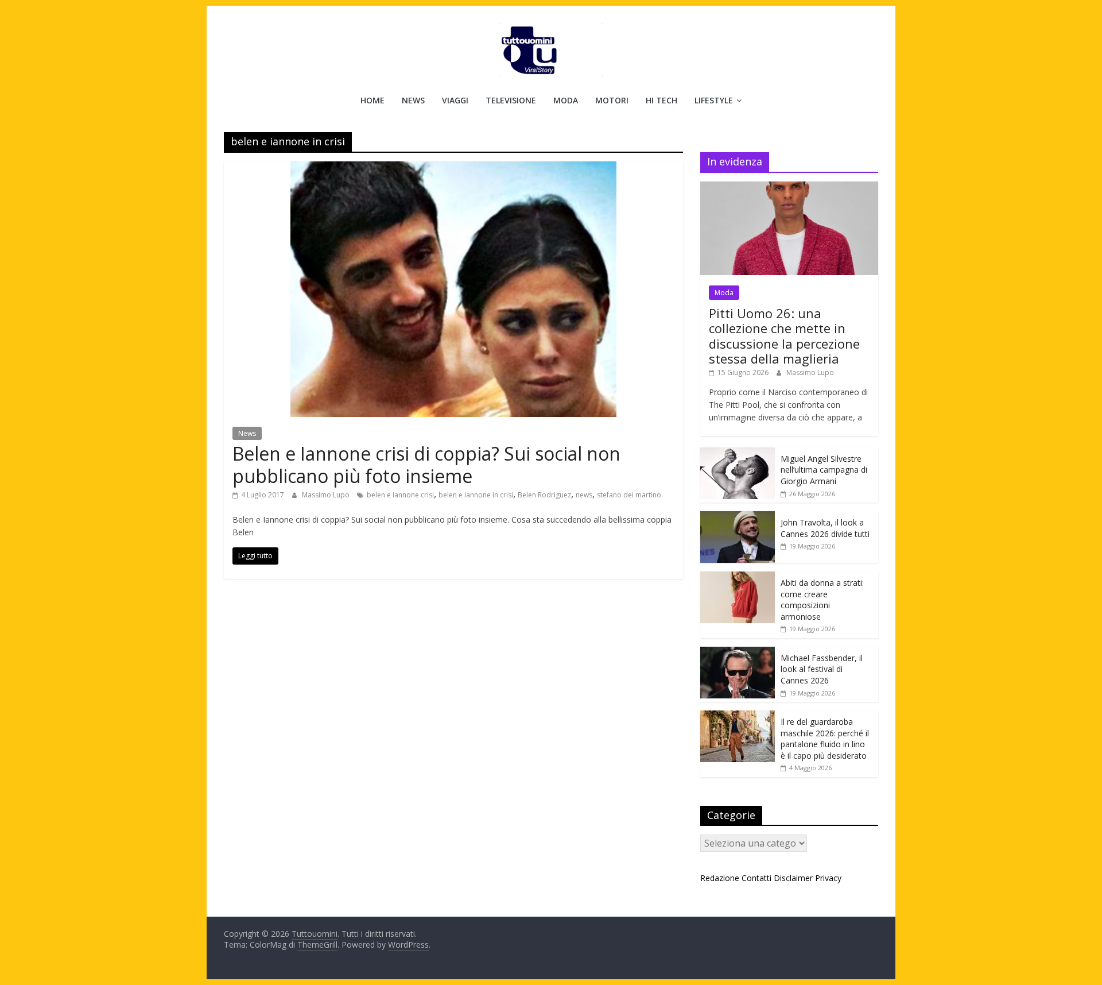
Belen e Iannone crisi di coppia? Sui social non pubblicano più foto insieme (426, 464)
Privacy (828, 877)
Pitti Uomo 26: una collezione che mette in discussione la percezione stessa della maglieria (784, 335)
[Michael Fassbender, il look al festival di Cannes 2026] (737, 652)
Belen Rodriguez (544, 495)
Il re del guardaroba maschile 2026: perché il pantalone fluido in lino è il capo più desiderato (825, 738)
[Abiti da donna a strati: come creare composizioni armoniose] (737, 577)
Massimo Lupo (326, 495)
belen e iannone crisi (400, 495)
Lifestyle (713, 100)
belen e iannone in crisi (476, 495)
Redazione (719, 877)
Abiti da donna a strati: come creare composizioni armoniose (822, 599)
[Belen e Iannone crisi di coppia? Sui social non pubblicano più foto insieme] (453, 168)
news (584, 495)
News (413, 100)
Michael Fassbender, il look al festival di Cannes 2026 (822, 669)
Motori (611, 100)
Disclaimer (793, 877)
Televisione (511, 100)
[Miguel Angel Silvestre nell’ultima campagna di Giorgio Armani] (737, 453)
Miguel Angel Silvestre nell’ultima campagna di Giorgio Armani (824, 469)
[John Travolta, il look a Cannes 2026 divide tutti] (737, 517)
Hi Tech (661, 100)
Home (372, 100)
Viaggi (455, 100)
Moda (565, 100)
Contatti (756, 877)
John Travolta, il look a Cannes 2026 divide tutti (825, 528)
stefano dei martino (629, 495)
